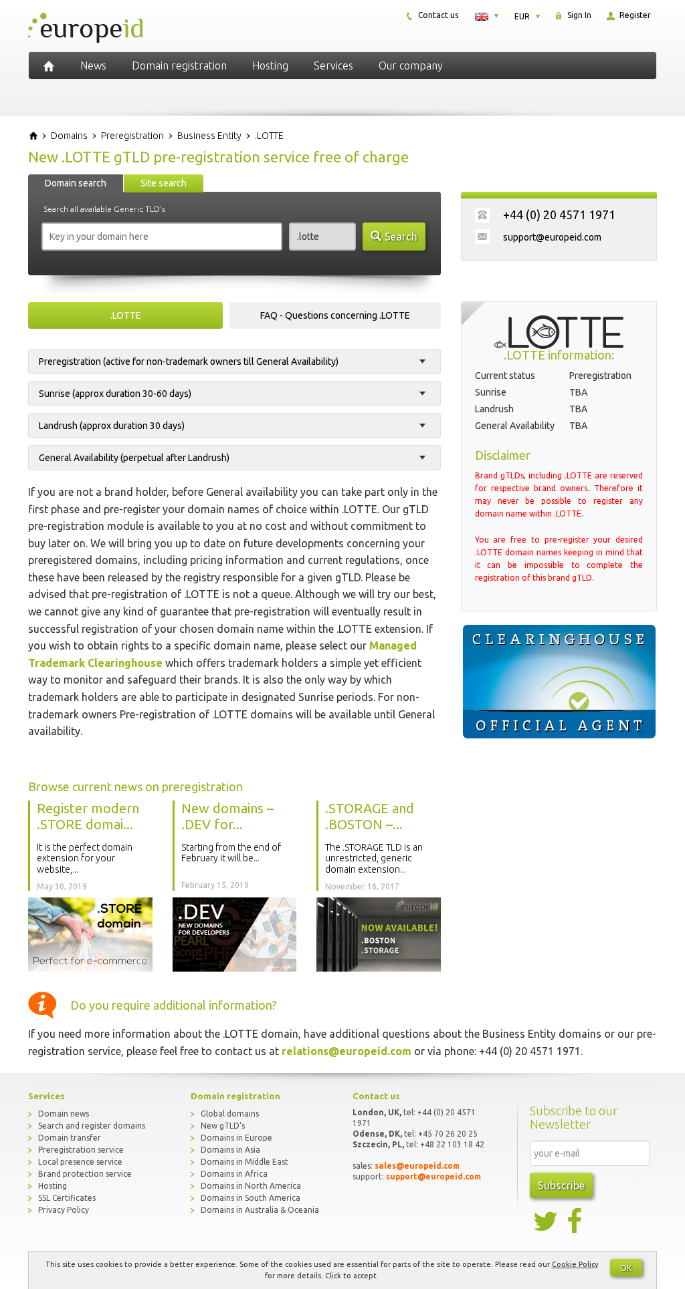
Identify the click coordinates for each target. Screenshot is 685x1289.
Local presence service (80, 1161)
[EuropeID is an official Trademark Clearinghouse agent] (559, 681)
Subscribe (561, 1185)
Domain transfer (69, 1137)
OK (626, 1267)
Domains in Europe (236, 1137)
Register (634, 15)
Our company (411, 65)
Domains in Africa (234, 1173)
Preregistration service (81, 1149)
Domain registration (179, 65)
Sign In (578, 15)
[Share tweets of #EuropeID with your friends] (546, 1221)
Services (333, 65)
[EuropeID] (48, 65)
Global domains (230, 1113)
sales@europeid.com (417, 1165)
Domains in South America (250, 1197)
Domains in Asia (230, 1149)
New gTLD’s (223, 1125)
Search (401, 237)
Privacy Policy (63, 1209)
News (93, 65)
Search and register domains (91, 1125)
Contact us (437, 15)
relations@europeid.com (346, 1051)
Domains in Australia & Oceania (260, 1209)
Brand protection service (85, 1173)
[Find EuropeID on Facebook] (576, 1221)
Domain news (63, 1113)
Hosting (270, 65)
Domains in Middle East (244, 1161)
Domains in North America (251, 1185)
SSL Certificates (67, 1197)
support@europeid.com (552, 237)
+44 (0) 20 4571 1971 (559, 214)
